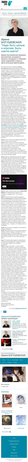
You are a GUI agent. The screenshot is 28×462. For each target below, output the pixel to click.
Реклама (14, 447)
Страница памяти (14, 444)
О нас (14, 438)
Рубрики (4, 13)
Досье (3, 360)
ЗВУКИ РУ (24, 308)
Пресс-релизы (14, 455)
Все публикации (7, 349)
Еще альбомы (6, 431)
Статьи (8, 360)
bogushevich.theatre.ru (9, 353)
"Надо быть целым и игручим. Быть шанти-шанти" (13, 48)
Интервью (10, 13)
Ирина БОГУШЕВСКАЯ (20, 13)
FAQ (14, 450)
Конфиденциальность (14, 441)
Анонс (14, 321)
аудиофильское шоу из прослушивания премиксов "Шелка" (14, 126)
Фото (21, 360)
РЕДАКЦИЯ (18, 308)
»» (18, 328)
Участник (9, 362)
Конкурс (14, 339)
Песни (4, 362)
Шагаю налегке (22, 339)
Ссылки (15, 362)
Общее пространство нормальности (16, 322)
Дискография (15, 360)
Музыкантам (14, 453)
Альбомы (5, 391)
